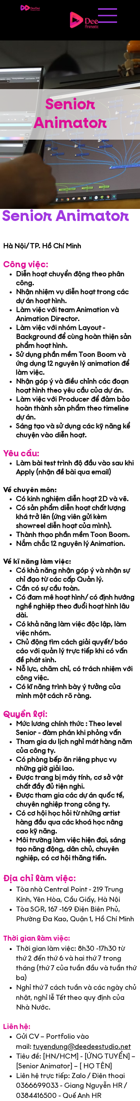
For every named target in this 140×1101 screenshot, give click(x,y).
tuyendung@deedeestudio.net (82, 1047)
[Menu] (107, 15)
